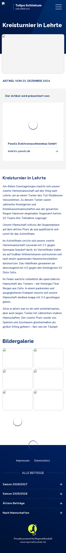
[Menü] (58, 7)
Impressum (23, 461)
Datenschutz (42, 461)
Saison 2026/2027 (15, 484)
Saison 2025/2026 (15, 494)
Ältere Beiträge (14, 503)
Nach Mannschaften (16, 513)
